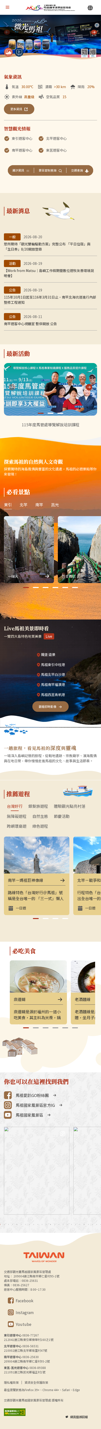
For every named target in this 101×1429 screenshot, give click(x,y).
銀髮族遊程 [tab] (38, 806)
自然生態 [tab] (40, 816)
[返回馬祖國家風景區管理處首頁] (50, 7)
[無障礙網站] (14, 1412)
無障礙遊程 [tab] (16, 816)
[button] (94, 32)
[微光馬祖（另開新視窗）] (50, 38)
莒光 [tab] (55, 505)
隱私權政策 (11, 1382)
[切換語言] (90, 8)
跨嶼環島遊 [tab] (16, 826)
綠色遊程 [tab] (40, 826)
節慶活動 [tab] (62, 816)
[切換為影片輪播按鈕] (19, 52)
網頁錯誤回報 (79, 1417)
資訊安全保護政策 (36, 1382)
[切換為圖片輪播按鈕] (8, 52)
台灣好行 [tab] (15, 806)
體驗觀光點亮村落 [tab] (69, 806)
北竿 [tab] (23, 505)
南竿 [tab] (39, 505)
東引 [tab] (8, 505)
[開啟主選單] (7, 7)
